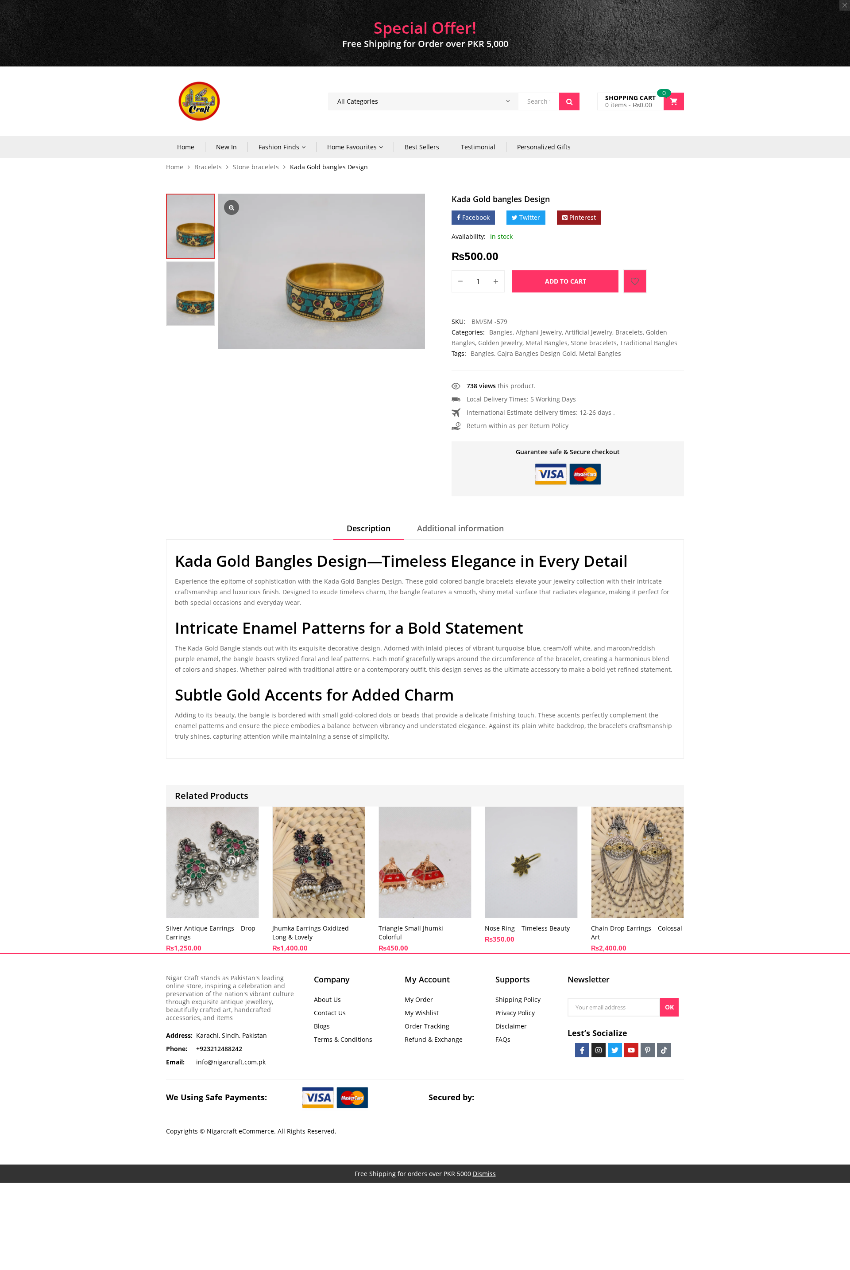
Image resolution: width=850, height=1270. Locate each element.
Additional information (460, 528)
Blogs (322, 1026)
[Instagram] (598, 1050)
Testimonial (478, 147)
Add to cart (565, 281)
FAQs (502, 1039)
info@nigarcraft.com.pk (231, 1062)
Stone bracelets (256, 167)
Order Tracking (427, 1026)
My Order (419, 999)
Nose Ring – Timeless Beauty (527, 928)
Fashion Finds (279, 147)
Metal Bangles (546, 343)
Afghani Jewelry (539, 332)
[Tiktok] (664, 1050)
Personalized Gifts (544, 147)
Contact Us (330, 1013)
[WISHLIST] (635, 281)
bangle (259, 715)
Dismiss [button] (484, 1173)
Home (185, 147)
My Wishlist (422, 1013)
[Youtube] (631, 1050)
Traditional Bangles (648, 343)
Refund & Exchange (434, 1039)
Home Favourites (352, 147)
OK (669, 1007)
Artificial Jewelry (588, 332)
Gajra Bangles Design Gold (536, 353)
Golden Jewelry (500, 343)
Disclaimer (511, 1026)
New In (226, 147)
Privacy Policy (515, 1013)
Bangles (501, 332)
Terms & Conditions (343, 1039)
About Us (327, 999)
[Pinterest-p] (648, 1050)
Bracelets (208, 167)
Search (569, 101)
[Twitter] (615, 1050)
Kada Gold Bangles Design (363, 581)
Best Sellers (422, 147)
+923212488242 (219, 1048)
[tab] (368, 531)
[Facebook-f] (582, 1050)
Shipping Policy (518, 999)
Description (368, 528)
